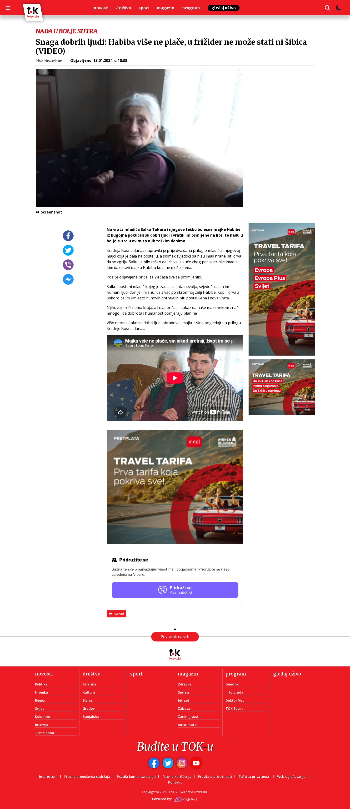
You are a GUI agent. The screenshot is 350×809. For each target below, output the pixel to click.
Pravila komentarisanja (136, 776)
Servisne (89, 684)
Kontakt (175, 782)
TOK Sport (234, 708)
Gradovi (89, 708)
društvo (123, 7)
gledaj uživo (223, 7)
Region (40, 700)
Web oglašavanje (291, 776)
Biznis (87, 700)
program (191, 7)
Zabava (184, 708)
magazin (166, 7)
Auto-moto (187, 724)
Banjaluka (91, 716)
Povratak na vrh (175, 636)
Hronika (41, 692)
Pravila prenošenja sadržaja (87, 776)
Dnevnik (232, 684)
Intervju (41, 724)
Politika (41, 684)
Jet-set (183, 700)
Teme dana (44, 732)
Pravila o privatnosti (215, 776)
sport (144, 7)
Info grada (234, 692)
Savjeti (183, 692)
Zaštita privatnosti (254, 776)
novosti (101, 7)
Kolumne (42, 716)
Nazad (119, 613)
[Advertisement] (285, 141)
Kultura (89, 692)
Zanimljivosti (189, 716)
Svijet (39, 708)
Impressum (48, 776)
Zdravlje (184, 684)
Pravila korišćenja (176, 776)
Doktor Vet (234, 700)
